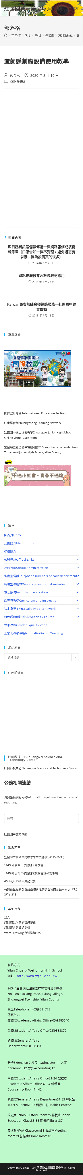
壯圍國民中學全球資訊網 (33, 8)
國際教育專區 (13, 413)
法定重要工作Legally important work (30, 609)
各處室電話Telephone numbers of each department (40, 576)
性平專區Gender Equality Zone (25, 625)
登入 (7, 917)
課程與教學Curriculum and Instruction (31, 600)
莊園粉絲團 (16, 673)
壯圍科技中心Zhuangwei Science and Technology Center (40, 768)
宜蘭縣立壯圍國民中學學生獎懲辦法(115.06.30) (34, 857)
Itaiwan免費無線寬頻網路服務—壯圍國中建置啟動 (41, 307)
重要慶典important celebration (26, 592)
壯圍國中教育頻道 (15, 834)
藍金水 (15, 75)
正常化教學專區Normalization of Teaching (33, 633)
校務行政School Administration (26, 568)
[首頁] (5, 35)
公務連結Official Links (19, 560)
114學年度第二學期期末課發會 (23, 865)
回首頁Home (13, 535)
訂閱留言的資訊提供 (17, 928)
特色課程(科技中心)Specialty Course (29, 617)
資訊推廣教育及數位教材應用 (42, 275)
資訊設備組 (18, 81)
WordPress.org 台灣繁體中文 (23, 933)
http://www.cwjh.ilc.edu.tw (37, 976)
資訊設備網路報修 (15, 797)
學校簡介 (10, 551)
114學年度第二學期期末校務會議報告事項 (31, 873)
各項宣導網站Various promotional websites (34, 584)
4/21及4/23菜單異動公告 (20, 881)
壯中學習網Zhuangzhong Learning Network (32, 423)
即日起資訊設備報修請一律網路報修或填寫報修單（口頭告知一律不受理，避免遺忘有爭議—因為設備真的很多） (41, 251)
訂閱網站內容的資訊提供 (20, 922)
